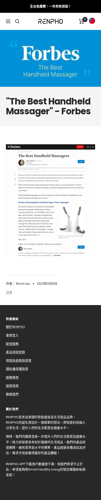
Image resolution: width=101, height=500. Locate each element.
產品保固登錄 (15, 352)
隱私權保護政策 (17, 369)
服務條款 (12, 377)
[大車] (81, 21)
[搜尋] (17, 21)
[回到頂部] (88, 468)
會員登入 (12, 335)
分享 (9, 292)
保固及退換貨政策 (18, 360)
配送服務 (12, 343)
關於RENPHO (15, 326)
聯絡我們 (12, 394)
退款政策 (12, 385)
